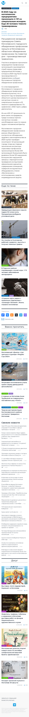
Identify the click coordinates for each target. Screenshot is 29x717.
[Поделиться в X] (16, 314)
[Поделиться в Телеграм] (20, 314)
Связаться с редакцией (8, 698)
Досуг (20, 407)
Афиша (9, 645)
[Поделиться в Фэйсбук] (2, 314)
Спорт (4, 349)
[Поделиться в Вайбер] (25, 314)
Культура (4, 393)
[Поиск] (22, 3)
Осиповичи (16, 237)
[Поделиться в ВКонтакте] (7, 314)
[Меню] (26, 3)
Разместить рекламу (7, 700)
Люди (11, 295)
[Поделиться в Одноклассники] (11, 314)
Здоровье (5, 265)
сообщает (16, 78)
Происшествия (6, 8)
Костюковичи (6, 407)
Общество (15, 8)
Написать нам (9, 319)
